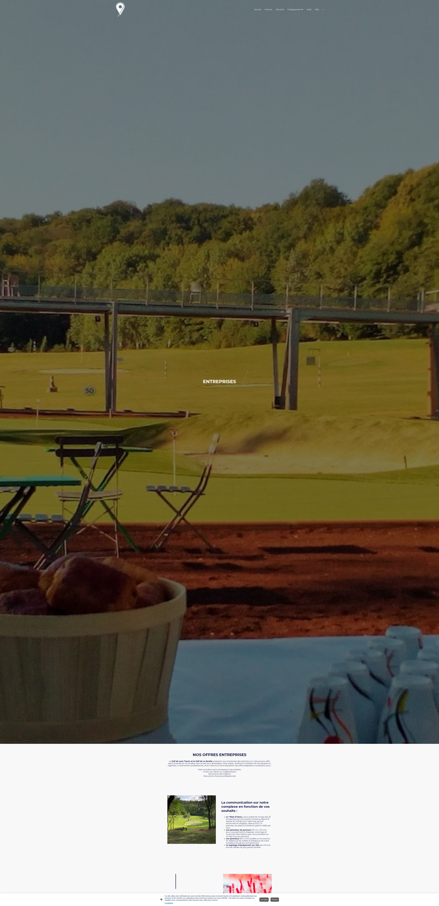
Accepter (264, 900)
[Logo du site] (120, 9)
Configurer (169, 903)
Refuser (275, 900)
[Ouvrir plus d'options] (323, 9)
